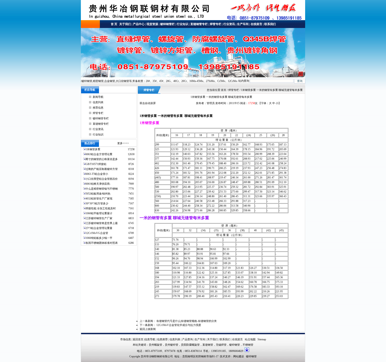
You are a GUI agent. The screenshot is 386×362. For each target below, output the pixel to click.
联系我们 (270, 24)
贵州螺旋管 (155, 344)
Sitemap (262, 339)
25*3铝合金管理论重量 (99, 228)
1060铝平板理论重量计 (99, 213)
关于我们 (125, 24)
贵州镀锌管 (171, 344)
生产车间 (243, 24)
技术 (222, 356)
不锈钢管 (248, 344)
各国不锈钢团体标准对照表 (102, 242)
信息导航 (150, 339)
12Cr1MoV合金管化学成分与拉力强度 (178, 325)
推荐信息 (98, 107)
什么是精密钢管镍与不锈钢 (102, 188)
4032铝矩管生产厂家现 (99, 198)
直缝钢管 (207, 344)
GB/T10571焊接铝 (96, 164)
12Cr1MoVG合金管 (97, 233)
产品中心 (139, 24)
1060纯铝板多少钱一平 (99, 238)
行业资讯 (229, 24)
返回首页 (138, 339)
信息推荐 (162, 339)
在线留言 (256, 24)
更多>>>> (123, 143)
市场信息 (125, 339)
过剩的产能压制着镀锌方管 (102, 169)
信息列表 (98, 102)
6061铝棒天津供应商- (98, 183)
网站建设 (238, 356)
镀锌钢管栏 (167, 24)
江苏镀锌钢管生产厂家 (99, 218)
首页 (223, 90)
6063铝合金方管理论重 (99, 154)
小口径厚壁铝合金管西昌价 (102, 178)
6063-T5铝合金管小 (97, 174)
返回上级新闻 (148, 329)
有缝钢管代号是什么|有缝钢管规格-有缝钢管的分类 (186, 321)
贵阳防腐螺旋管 (190, 344)
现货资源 (152, 24)
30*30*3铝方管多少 (97, 203)
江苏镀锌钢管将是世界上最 (102, 223)
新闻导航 (98, 97)
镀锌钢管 (234, 344)
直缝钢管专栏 (199, 24)
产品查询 (187, 339)
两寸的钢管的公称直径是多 (102, 159)
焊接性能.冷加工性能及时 (101, 208)
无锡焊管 (221, 344)
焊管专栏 (215, 24)
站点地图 (250, 339)
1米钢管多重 (93, 149)
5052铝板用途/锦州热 (98, 193)
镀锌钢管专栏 (101, 118)
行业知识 (182, 24)
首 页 (114, 24)
